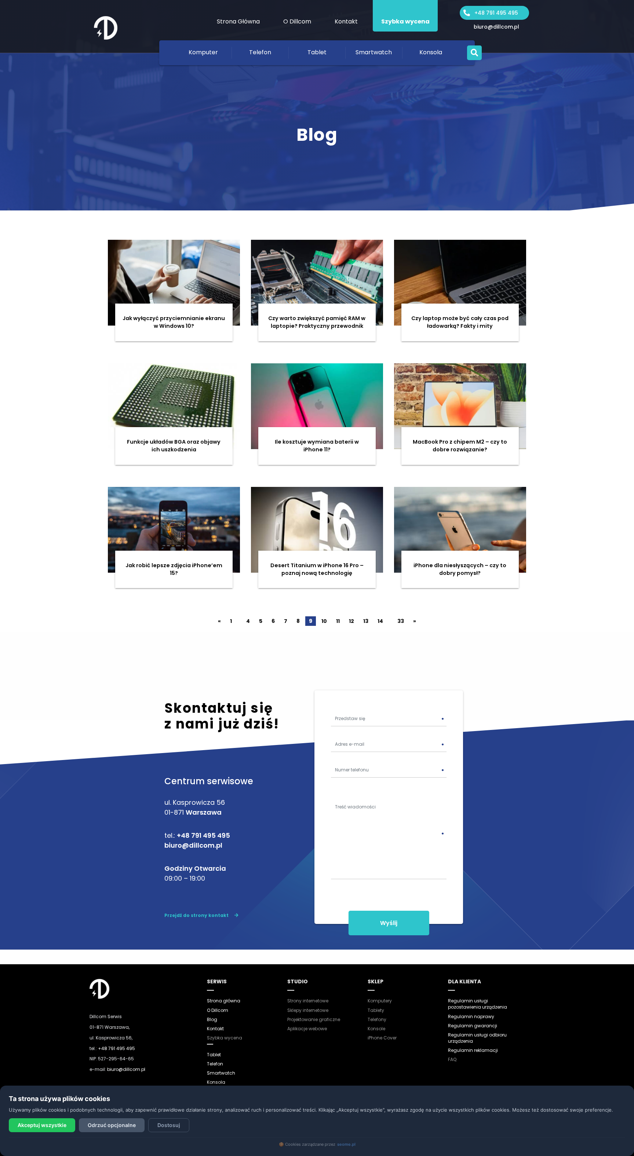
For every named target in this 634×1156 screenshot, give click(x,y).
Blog (212, 1019)
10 (324, 621)
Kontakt (346, 21)
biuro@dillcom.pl (496, 26)
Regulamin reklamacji (473, 1050)
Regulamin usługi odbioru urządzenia (477, 1038)
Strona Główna (238, 21)
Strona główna (223, 1001)
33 (400, 621)
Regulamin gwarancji (472, 1026)
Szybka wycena (405, 21)
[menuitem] (238, 16)
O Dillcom (297, 21)
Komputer (203, 52)
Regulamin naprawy (471, 1016)
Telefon (260, 52)
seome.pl (346, 1144)
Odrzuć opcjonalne (112, 1125)
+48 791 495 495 (496, 12)
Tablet (317, 52)
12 (351, 621)
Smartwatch (374, 52)
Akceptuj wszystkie (42, 1125)
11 (338, 621)
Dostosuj (168, 1125)
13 (365, 621)
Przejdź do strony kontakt (196, 915)
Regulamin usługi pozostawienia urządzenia (477, 1004)
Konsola (430, 52)
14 (380, 621)
